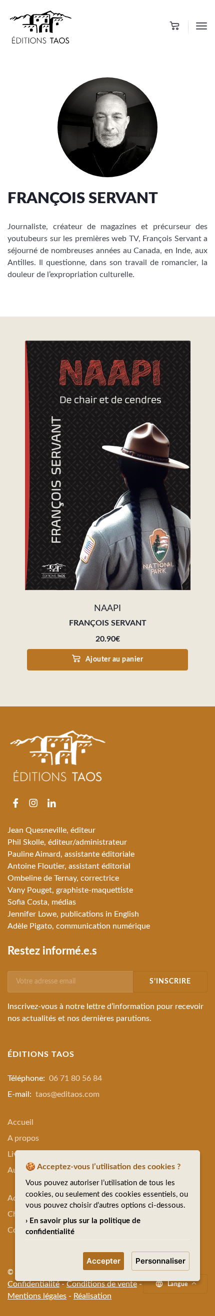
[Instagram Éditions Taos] (34, 804)
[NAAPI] (107, 465)
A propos (23, 1138)
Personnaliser (161, 1261)
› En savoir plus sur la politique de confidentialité (83, 1226)
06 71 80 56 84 (75, 1078)
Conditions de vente (101, 1284)
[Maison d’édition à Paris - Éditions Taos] (40, 26)
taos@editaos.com (68, 1094)
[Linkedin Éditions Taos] (52, 804)
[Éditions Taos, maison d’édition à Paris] (58, 755)
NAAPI (107, 608)
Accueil (21, 1122)
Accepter (103, 1261)
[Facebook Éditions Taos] (16, 804)
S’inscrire (170, 981)
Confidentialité (34, 1284)
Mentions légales (37, 1296)
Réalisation (93, 1296)
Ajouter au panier (115, 659)
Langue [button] (178, 1284)
